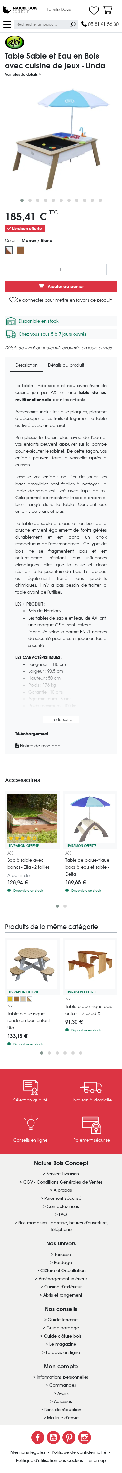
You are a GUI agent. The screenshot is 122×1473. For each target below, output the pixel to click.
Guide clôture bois (63, 1336)
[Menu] (7, 24)
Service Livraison (63, 1174)
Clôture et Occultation (63, 1270)
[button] (22, 200)
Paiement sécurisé (62, 1198)
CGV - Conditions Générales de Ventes (62, 1182)
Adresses (63, 1401)
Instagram (84, 1437)
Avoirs (63, 1393)
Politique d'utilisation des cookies (50, 1460)
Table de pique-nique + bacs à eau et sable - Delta (89, 867)
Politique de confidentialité (80, 1452)
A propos (63, 1190)
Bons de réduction (62, 1409)
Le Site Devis (59, 9)
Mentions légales (28, 1452)
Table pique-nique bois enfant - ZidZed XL (88, 1010)
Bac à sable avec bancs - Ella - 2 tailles (28, 863)
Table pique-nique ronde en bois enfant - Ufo (29, 1020)
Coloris (28, 240)
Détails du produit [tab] (66, 365)
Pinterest (68, 1437)
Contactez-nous (63, 1206)
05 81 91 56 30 (103, 24)
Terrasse (63, 1254)
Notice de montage (39, 746)
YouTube (53, 1437)
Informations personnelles (63, 1377)
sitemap (97, 1460)
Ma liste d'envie (63, 1418)
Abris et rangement (62, 1295)
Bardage (63, 1262)
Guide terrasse (63, 1320)
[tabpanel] (61, 565)
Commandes (62, 1385)
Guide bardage (63, 1328)
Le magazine (62, 1344)
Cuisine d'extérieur (63, 1287)
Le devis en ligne (63, 1352)
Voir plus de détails (22, 74)
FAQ (63, 1214)
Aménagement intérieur (63, 1279)
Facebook (37, 1437)
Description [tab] (26, 365)
